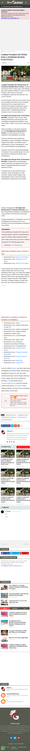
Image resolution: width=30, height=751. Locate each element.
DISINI (13, 405)
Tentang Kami (5, 747)
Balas (6, 516)
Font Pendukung (17, 245)
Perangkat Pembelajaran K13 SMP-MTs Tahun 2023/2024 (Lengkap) (18, 631)
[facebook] (7, 442)
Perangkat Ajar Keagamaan (8, 417)
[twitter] (9, 442)
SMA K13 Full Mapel (22, 263)
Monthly (14, 608)
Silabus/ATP (20, 362)
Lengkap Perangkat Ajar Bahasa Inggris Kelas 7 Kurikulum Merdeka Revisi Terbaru (18, 646)
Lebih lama (25, 544)
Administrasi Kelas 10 (10, 51)
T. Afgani (7, 511)
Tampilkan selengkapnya (23, 447)
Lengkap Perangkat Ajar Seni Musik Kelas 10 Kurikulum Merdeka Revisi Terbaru (8, 499)
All (25, 608)
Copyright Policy (22, 747)
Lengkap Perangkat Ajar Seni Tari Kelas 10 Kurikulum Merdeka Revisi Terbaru (8, 480)
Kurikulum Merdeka (23, 415)
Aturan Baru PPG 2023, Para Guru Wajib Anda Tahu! (18, 601)
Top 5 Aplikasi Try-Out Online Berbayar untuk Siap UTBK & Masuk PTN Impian (18, 587)
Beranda (3, 51)
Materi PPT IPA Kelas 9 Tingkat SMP (18, 637)
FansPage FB (18, 386)
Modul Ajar (19, 360)
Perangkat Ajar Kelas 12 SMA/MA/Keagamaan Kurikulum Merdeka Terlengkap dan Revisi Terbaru (17, 623)
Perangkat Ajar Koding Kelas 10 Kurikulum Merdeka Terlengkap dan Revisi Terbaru (7, 461)
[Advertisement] (15, 34)
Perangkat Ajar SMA (7, 419)
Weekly (5, 608)
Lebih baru (4, 544)
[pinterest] (11, 442)
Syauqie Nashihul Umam (12, 694)
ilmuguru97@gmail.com (8, 383)
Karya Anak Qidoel (18, 743)
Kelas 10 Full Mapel (22, 257)
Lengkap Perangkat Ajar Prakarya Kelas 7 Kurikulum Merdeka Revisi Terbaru (18, 614)
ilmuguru (13, 368)
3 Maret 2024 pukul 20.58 (16, 511)
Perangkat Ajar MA (22, 417)
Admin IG (10, 431)
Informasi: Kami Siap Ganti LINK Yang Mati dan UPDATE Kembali (18, 594)
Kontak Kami (14, 748)
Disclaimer (13, 747)
